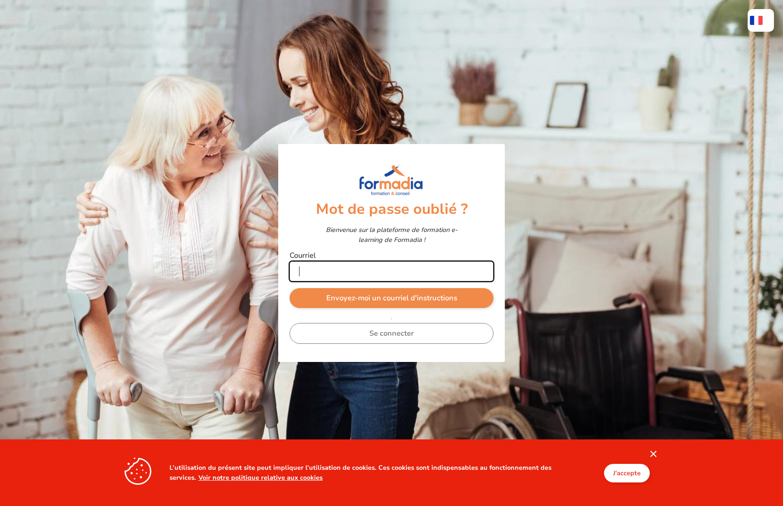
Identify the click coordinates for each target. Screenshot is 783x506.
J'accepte (627, 472)
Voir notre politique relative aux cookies (260, 477)
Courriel (303, 255)
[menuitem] (761, 20)
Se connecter (391, 333)
